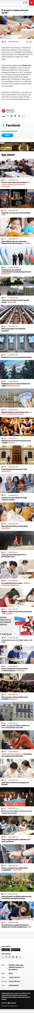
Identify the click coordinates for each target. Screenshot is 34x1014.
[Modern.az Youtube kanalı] (13, 957)
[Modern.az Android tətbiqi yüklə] (5, 949)
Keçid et (7, 135)
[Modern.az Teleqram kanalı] (9, 957)
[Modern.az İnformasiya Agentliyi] (8, 942)
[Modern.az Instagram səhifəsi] (6, 957)
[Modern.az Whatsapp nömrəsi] (16, 957)
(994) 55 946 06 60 (14, 981)
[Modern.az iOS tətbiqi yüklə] (15, 949)
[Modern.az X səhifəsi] (20, 957)
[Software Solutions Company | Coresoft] (12, 1003)
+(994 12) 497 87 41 (14, 977)
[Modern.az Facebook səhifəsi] (2, 957)
